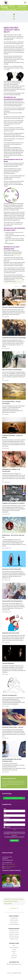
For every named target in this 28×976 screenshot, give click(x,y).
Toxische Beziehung (8, 663)
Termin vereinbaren (14, 947)
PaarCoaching (14, 918)
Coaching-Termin (18, 279)
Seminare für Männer (14, 935)
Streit (5, 69)
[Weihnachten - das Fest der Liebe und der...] (14, 525)
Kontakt (14, 949)
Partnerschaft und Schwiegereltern (12, 601)
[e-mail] (14, 19)
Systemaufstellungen (14, 924)
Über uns (14, 951)
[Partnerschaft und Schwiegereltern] (14, 591)
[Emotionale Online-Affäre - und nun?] (14, 717)
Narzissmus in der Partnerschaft (11, 569)
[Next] (25, 286)
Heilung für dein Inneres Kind (10, 633)
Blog (14, 945)
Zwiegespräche (17, 255)
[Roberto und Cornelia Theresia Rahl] (11, 880)
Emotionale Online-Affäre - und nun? (12, 727)
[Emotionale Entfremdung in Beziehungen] (14, 327)
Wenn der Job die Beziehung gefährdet (13, 307)
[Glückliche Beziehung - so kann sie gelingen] (14, 425)
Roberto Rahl (8, 868)
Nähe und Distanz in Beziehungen (12, 370)
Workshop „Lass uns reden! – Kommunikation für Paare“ (14, 282)
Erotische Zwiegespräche (9, 695)
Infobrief (11, 781)
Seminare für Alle (14, 939)
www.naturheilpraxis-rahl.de (14, 964)
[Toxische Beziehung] (14, 653)
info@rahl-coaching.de (10, 864)
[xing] (14, 17)
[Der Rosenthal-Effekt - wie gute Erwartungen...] (14, 391)
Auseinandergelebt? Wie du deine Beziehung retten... (12, 760)
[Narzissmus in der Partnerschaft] (14, 559)
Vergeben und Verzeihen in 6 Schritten (13, 503)
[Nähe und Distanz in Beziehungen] (14, 359)
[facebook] (14, 14)
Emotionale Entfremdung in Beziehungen (14, 338)
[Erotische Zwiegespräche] (14, 685)
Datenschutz (14, 955)
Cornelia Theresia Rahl (10, 866)
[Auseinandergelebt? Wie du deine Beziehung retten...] (14, 749)
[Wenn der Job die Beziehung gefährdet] (14, 297)
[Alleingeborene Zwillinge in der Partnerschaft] (14, 459)
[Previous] (23, 286)
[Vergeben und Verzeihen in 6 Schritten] (14, 493)
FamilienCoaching (14, 920)
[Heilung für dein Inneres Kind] (14, 623)
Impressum (14, 957)
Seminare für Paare (14, 930)
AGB (14, 953)
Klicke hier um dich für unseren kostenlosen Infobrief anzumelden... (14, 901)
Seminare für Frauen (14, 933)
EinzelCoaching (14, 922)
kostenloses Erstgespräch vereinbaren (14, 798)
